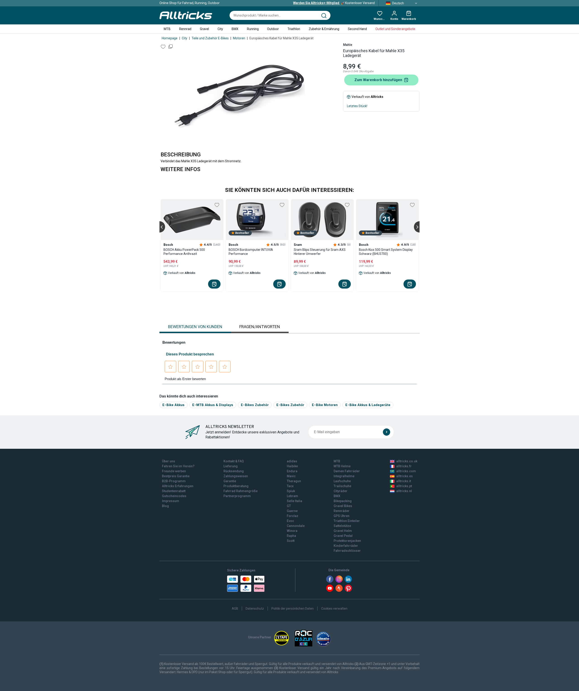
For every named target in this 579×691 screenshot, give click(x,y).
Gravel (204, 29)
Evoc (290, 521)
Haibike (292, 466)
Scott (290, 541)
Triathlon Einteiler (347, 521)
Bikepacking (343, 501)
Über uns (168, 461)
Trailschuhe (342, 486)
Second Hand (357, 29)
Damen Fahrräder (347, 471)
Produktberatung (236, 486)
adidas (292, 461)
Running (253, 29)
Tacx (290, 486)
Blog (165, 506)
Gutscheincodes (174, 496)
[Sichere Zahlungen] (246, 584)
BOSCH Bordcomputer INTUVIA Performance (251, 252)
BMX (235, 29)
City (220, 29)
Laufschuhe (342, 481)
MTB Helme (342, 466)
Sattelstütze (342, 526)
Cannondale (296, 526)
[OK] (386, 432)
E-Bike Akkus (173, 405)
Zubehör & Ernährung (324, 29)
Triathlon (293, 29)
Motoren (239, 38)
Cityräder (340, 491)
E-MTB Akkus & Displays (212, 405)
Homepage (170, 38)
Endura (292, 471)
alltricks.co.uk (406, 461)
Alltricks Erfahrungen (177, 486)
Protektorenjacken (347, 541)
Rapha (291, 536)
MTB (167, 29)
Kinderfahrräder (346, 546)
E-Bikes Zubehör (255, 405)
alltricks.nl (404, 491)
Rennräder (341, 511)
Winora (292, 531)
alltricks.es (404, 476)
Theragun (294, 481)
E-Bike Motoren (325, 405)
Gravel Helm (343, 531)
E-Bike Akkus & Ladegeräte (367, 405)
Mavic (291, 476)
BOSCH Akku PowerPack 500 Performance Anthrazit (184, 252)
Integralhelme (344, 476)
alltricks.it (403, 481)
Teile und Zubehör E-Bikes (210, 38)
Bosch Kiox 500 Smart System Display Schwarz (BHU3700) (386, 252)
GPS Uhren (341, 516)
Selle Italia (294, 501)
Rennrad (185, 29)
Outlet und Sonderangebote (395, 29)
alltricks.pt (404, 486)
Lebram (292, 496)
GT (289, 506)
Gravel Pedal (343, 536)
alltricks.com (406, 471)
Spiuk (291, 491)
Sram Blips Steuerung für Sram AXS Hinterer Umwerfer (320, 252)
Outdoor (273, 29)
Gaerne (292, 511)
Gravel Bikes (343, 506)
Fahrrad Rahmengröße (240, 491)
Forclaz (292, 516)
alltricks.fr (404, 466)
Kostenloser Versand (334, 3)
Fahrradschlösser (347, 550)
